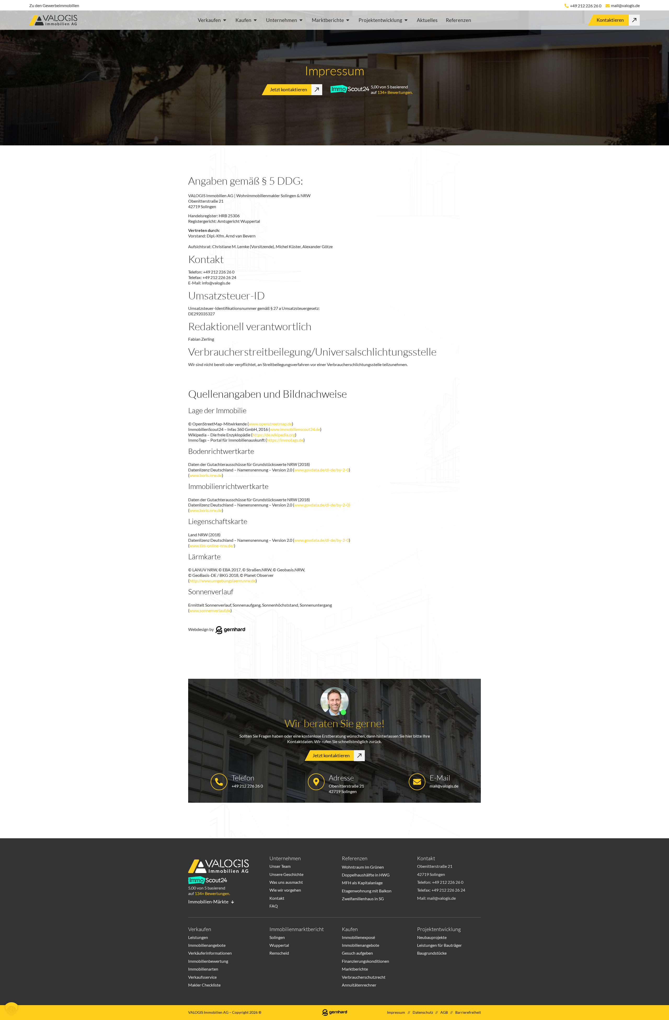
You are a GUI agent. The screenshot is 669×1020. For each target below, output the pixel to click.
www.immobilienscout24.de (295, 429)
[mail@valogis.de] (607, 6)
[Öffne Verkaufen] (224, 20)
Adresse (341, 777)
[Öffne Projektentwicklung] (405, 20)
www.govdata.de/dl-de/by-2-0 (321, 469)
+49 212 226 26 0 (585, 5)
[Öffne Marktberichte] (347, 20)
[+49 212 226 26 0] (566, 6)
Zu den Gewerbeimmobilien (54, 5)
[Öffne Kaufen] (255, 20)
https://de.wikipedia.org (273, 434)
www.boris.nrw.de (205, 475)
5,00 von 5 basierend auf (392, 89)
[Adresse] (316, 781)
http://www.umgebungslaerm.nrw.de (222, 580)
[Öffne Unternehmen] (300, 20)
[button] (11, 1008)
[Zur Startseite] (55, 21)
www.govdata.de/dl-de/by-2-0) (322, 504)
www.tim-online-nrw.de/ (211, 545)
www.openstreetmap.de (270, 423)
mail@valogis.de (625, 5)
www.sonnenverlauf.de (209, 610)
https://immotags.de (285, 439)
